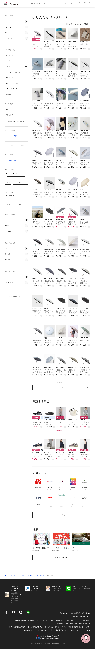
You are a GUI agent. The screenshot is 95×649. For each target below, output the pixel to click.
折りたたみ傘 (40, 576)
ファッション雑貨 (26, 576)
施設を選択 (12, 160)
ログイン (72, 4)
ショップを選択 (14, 136)
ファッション (14, 576)
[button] (16, 21)
